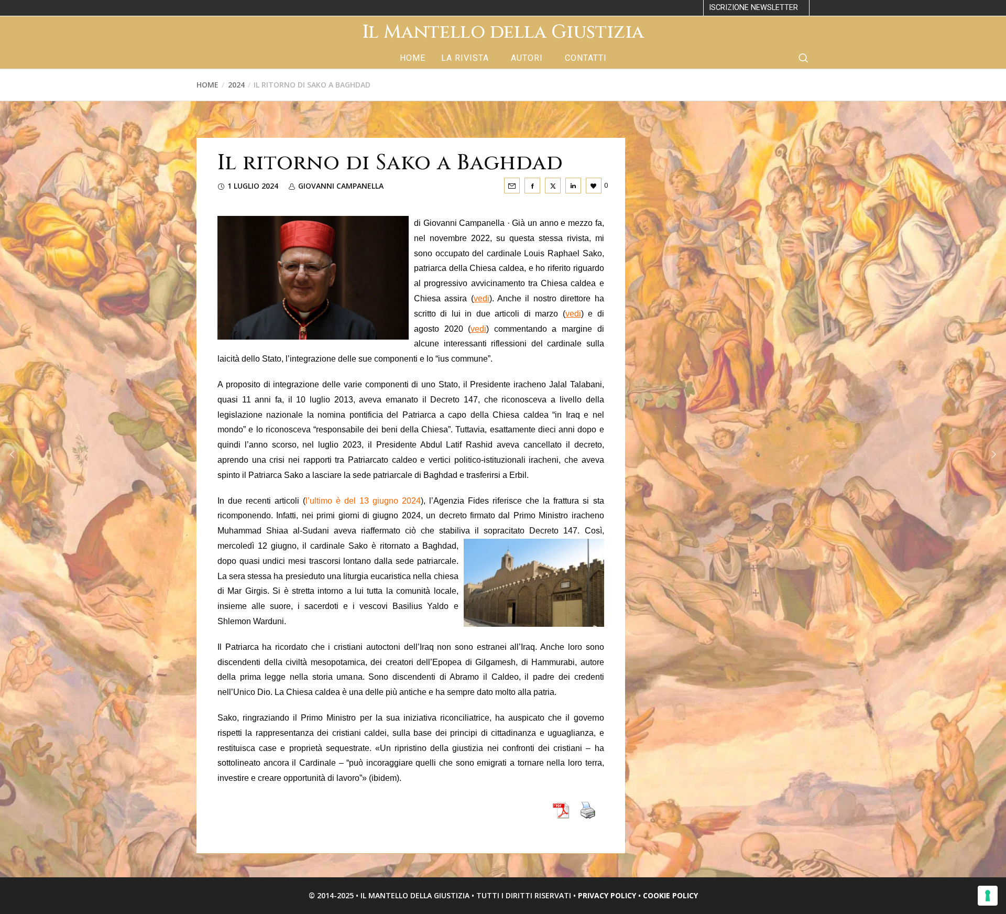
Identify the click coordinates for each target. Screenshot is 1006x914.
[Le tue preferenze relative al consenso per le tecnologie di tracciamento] (988, 896)
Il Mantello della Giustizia (503, 32)
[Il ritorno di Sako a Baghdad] (512, 185)
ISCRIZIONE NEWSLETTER (753, 7)
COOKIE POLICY (670, 895)
